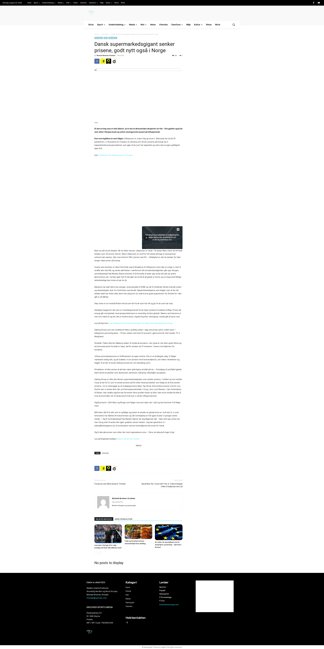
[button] (233, 24)
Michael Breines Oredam (106, 55)
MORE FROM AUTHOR (123, 519)
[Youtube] (318, 3)
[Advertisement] (209, 57)
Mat (105, 38)
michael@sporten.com (97, 598)
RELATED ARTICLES (104, 519)
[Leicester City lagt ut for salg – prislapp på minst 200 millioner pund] (108, 533)
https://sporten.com (102, 61)
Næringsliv (112, 38)
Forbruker (104, 34)
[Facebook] (313, 3)
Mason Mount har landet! (128, 439)
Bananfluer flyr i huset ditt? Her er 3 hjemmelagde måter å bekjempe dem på (162, 485)
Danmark (105, 453)
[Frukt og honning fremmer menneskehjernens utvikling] (138, 531)
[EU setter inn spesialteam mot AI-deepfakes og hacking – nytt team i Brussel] (169, 532)
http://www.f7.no (117, 502)
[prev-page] (96, 552)
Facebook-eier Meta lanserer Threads (116, 155)
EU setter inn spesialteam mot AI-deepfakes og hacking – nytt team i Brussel (168, 544)
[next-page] (100, 552)
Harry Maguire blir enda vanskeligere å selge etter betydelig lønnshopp (141, 323)
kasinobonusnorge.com (169, 604)
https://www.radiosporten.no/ (114, 61)
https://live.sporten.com (108, 61)
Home (96, 34)
